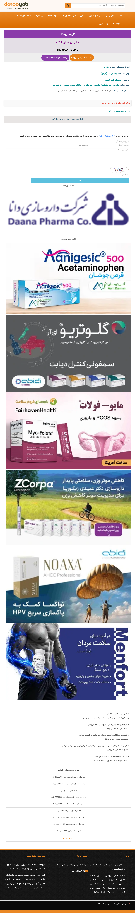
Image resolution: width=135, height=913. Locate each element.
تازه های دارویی (95, 15)
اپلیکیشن (110, 15)
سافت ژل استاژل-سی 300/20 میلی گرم (68, 810)
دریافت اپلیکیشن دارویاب (81, 57)
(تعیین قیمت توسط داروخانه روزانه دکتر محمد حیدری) (78, 90)
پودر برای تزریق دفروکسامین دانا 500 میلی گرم (68, 784)
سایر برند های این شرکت (68, 770)
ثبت (79, 180)
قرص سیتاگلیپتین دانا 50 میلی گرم (68, 831)
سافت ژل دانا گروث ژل (68, 790)
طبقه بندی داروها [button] (24, 15)
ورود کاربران (103, 23)
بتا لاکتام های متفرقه (72, 85)
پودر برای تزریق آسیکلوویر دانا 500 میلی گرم (68, 824)
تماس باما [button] (118, 23)
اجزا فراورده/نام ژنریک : (120, 67)
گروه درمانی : (124, 85)
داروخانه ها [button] (53, 15)
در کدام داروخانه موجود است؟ (55, 57)
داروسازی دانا (68, 34)
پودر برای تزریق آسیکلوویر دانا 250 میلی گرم (68, 817)
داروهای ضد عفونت (110, 85)
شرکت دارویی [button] (70, 15)
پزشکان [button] (40, 15)
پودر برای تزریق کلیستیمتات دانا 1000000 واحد (68, 804)
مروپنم (106, 67)
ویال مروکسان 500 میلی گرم (119, 111)
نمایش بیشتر (68, 837)
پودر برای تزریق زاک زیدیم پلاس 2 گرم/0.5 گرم (68, 777)
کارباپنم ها (57, 85)
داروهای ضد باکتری (113, 80)
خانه (120, 15)
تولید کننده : (124, 73)
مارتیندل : (125, 80)
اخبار (82, 15)
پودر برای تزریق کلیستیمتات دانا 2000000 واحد (68, 797)
